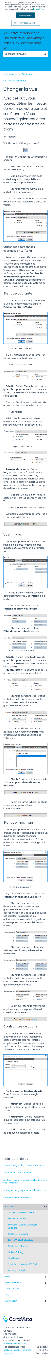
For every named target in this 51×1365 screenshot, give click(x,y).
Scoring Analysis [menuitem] (17, 1270)
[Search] (45, 54)
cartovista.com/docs (15, 1343)
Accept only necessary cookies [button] (25, 23)
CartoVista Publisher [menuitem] (20, 1240)
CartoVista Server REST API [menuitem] (23, 1264)
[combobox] (22, 54)
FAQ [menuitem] (7, 1294)
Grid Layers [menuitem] (14, 1258)
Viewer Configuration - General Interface (23, 1165)
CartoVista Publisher (14, 80)
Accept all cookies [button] (25, 15)
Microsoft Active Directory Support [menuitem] (22, 1226)
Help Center (10, 74)
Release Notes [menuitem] (13, 1282)
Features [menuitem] (10, 1206)
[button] (45, 1207)
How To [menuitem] (9, 1276)
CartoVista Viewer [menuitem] (18, 1234)
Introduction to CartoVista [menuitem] (22, 1212)
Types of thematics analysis (17, 1172)
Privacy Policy (38, 9)
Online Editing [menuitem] (15, 1252)
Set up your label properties (17, 1197)
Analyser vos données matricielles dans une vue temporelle (25, 1181)
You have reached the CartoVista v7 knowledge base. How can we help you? (23, 40)
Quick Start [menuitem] (11, 1300)
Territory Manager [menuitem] (18, 1218)
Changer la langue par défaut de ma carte (24, 1190)
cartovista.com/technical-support (18, 1351)
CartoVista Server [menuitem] (18, 1246)
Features (27, 74)
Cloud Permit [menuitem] (12, 1288)
